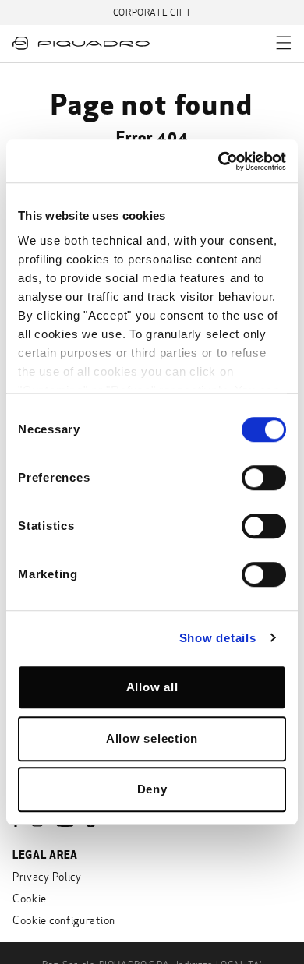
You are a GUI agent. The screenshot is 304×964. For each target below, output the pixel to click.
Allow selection (152, 738)
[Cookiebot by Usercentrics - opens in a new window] (218, 161)
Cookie (29, 899)
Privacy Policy (47, 877)
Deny (152, 789)
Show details (217, 637)
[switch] (264, 477)
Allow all (152, 687)
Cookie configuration (63, 920)
